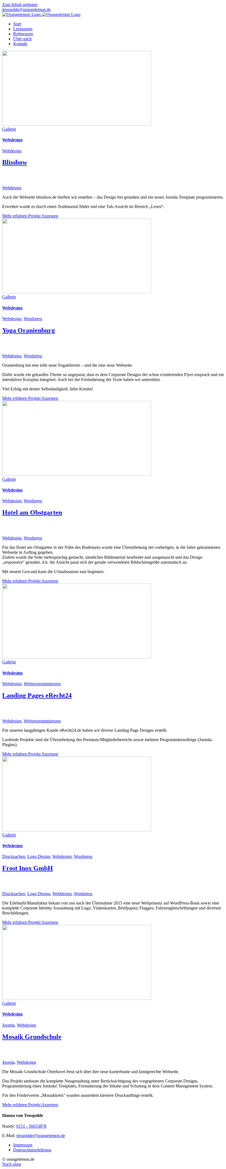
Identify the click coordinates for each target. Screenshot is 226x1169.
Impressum (22, 1145)
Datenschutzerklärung (32, 1150)
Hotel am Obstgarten (32, 512)
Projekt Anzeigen (43, 216)
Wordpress (33, 318)
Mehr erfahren (15, 216)
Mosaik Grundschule (31, 1036)
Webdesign (12, 139)
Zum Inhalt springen (19, 4)
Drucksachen (13, 856)
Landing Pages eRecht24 (37, 695)
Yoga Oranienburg (28, 330)
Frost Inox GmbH (27, 868)
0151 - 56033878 (31, 1126)
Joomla (8, 1025)
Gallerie (9, 129)
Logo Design (38, 856)
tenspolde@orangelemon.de (26, 9)
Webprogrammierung (42, 683)
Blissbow (14, 162)
